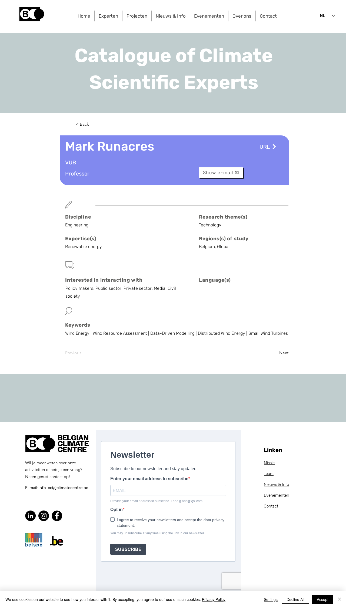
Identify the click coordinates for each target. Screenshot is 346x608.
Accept (322, 599)
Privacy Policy (213, 599)
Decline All (295, 599)
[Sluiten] (339, 599)
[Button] (273, 147)
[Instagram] (43, 516)
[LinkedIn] (30, 516)
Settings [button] (271, 599)
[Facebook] (57, 516)
